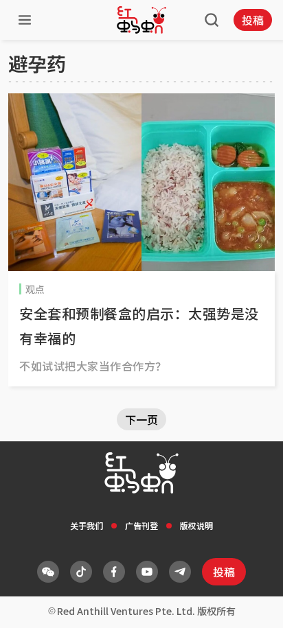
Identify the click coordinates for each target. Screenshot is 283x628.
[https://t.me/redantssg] (180, 572)
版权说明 (196, 525)
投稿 (253, 20)
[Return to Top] (251, 603)
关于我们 (86, 525)
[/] (141, 20)
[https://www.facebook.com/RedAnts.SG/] (114, 572)
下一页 (141, 419)
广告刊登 (141, 525)
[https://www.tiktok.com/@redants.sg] (81, 572)
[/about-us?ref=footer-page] (48, 572)
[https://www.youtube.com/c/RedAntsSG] (147, 572)
